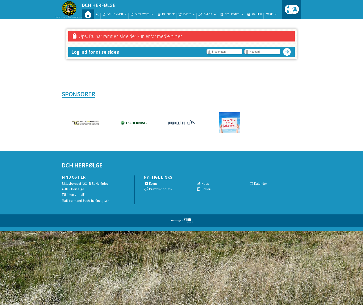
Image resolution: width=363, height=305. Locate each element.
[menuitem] (88, 14)
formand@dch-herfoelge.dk (89, 200)
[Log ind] (294, 9)
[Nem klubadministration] (181, 222)
